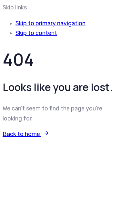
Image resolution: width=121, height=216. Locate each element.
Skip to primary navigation (50, 23)
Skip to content (36, 33)
